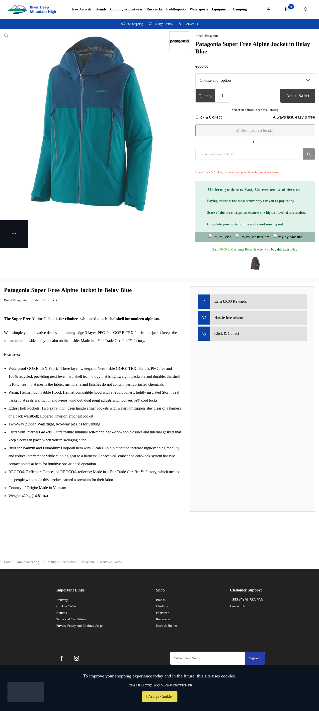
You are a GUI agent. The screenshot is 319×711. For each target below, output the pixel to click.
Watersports (199, 9)
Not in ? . (219, 165)
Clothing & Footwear (126, 9)
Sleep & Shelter (166, 625)
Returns (61, 613)
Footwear (162, 613)
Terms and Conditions (71, 619)
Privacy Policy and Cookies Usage (79, 625)
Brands (100, 9)
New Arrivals (81, 9)
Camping (240, 9)
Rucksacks (154, 9)
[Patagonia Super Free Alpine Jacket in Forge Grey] (255, 263)
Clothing (162, 606)
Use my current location (256, 130)
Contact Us (237, 606)
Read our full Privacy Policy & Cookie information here (159, 684)
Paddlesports (176, 9)
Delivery (62, 600)
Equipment (220, 9)
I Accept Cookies (159, 696)
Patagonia (212, 36)
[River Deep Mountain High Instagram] (76, 658)
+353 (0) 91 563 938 (246, 600)
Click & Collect (67, 606)
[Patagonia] (179, 41)
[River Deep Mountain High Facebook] (61, 658)
